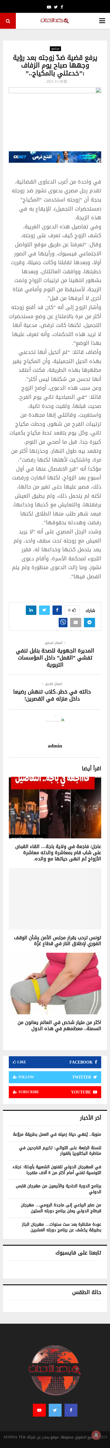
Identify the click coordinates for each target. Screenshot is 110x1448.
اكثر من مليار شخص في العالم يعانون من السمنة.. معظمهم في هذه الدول (59, 1025)
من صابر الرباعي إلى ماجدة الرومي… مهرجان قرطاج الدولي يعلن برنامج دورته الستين (61, 1208)
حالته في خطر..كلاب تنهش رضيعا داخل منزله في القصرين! (52, 695)
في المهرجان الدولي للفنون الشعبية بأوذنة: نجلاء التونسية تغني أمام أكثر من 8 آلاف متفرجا (57, 1170)
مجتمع (55, 48)
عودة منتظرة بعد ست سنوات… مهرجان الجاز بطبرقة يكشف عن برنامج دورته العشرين (61, 1227)
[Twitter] (55, 1410)
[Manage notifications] (96, 1435)
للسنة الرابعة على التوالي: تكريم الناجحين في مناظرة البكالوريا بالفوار (60, 1151)
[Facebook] (71, 1410)
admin (55, 745)
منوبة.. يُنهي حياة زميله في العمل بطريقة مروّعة (57, 1134)
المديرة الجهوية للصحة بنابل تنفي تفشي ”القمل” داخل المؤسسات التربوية (55, 658)
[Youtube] (39, 1410)
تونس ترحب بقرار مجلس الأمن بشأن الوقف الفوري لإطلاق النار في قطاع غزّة (57, 940)
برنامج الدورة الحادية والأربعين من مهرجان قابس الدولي (58, 1189)
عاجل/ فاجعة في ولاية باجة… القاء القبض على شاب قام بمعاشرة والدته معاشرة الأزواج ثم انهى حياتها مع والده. (58, 852)
